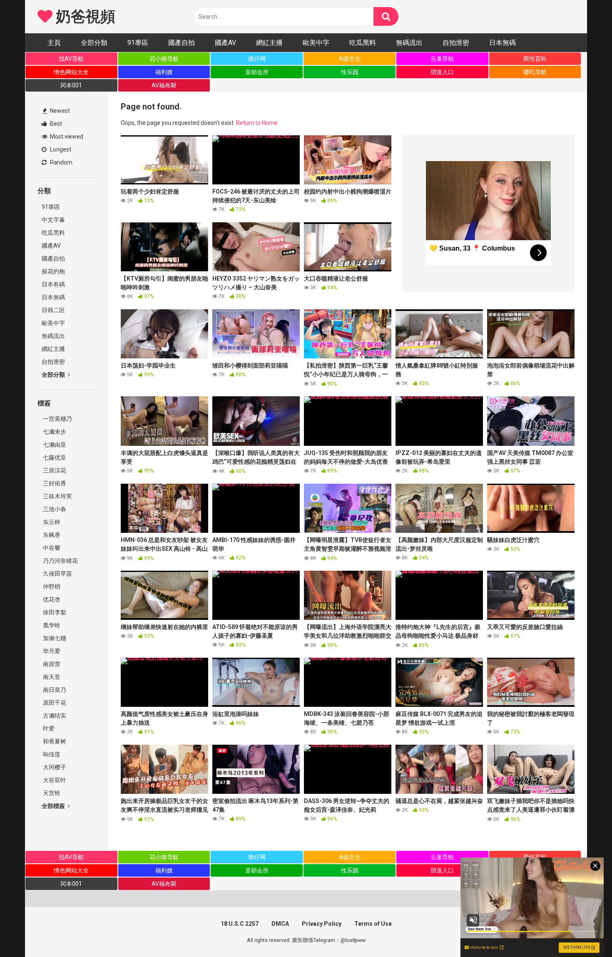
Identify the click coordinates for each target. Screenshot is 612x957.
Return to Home (257, 122)
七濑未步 (54, 431)
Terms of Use (373, 923)
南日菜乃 (54, 689)
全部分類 (94, 43)
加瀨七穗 (54, 638)
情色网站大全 (71, 72)
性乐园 (349, 72)
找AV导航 (71, 58)
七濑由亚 (54, 444)
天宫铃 (51, 793)
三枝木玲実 (57, 496)
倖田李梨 (54, 612)
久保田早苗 (57, 573)
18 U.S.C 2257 (240, 923)
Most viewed (66, 136)
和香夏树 (54, 741)
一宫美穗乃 (57, 418)
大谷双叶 (54, 780)
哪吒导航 (535, 72)
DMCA (280, 923)
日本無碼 (502, 43)
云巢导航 (442, 58)
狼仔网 (257, 58)
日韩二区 (53, 310)
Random (60, 162)
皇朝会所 (257, 72)
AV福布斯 (164, 85)
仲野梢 (51, 586)
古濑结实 (54, 715)
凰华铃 (51, 625)
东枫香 (51, 535)
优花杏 (51, 599)
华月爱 (51, 651)
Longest (60, 149)
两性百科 (535, 58)
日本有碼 (53, 284)
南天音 (51, 677)
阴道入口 (442, 72)
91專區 (137, 43)
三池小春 (54, 509)
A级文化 (350, 58)
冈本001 (71, 85)
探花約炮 (53, 271)
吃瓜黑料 (362, 43)
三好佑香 (54, 483)
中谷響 (51, 547)
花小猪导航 (164, 58)
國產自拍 (181, 43)
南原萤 (51, 664)
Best (55, 123)
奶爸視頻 (83, 16)
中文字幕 (53, 219)
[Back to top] (584, 931)
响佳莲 (51, 754)
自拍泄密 (456, 43)
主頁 (54, 43)
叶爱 (48, 728)
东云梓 (51, 522)
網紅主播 (269, 43)
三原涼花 (54, 470)
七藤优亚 (54, 457)
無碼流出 (409, 43)
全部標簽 (54, 806)
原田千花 (54, 702)
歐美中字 (316, 43)
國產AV (225, 43)
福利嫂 (164, 72)
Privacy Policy (321, 923)
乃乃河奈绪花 (60, 560)
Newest (59, 110)
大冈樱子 (54, 767)
